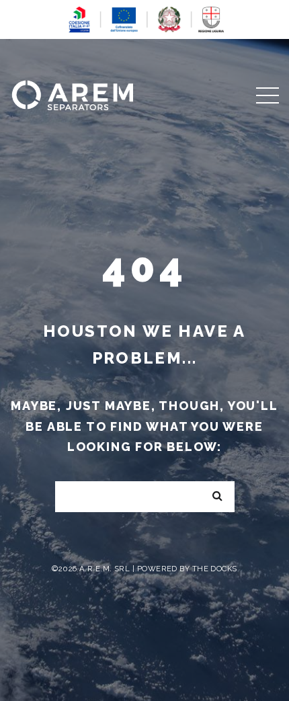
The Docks (214, 568)
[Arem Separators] (72, 94)
